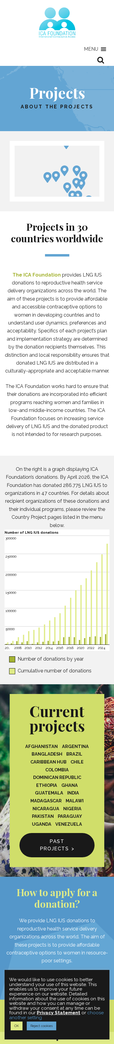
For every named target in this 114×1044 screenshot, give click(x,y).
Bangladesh (47, 754)
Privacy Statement (58, 1012)
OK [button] (16, 1026)
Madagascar (46, 800)
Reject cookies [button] (41, 1026)
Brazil (74, 754)
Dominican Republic (57, 777)
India (73, 792)
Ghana (69, 785)
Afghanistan (41, 746)
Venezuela (68, 824)
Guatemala (49, 792)
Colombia (57, 769)
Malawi (75, 800)
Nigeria (72, 808)
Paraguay (70, 816)
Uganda (41, 824)
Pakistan (43, 816)
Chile (77, 761)
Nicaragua (46, 808)
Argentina (75, 746)
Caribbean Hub (48, 761)
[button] (91, 49)
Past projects (54, 845)
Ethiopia (46, 785)
